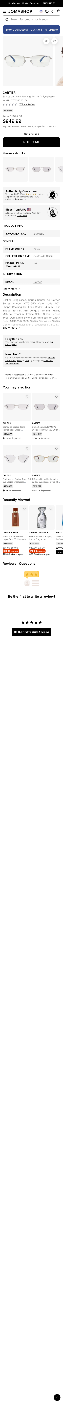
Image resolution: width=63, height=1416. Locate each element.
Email (19, 360)
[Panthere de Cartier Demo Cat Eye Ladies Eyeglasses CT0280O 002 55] (27, 448)
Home (8, 374)
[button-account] (47, 11)
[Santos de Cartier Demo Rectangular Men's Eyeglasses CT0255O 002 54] (54, 41)
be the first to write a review (31, 631)
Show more (10, 327)
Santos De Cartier (44, 374)
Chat (27, 360)
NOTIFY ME (31, 142)
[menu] (5, 11)
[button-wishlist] (53, 11)
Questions (27, 564)
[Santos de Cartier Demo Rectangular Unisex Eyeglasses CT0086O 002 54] (27, 396)
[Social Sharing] (46, 41)
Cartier (30, 374)
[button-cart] (58, 11)
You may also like (14, 153)
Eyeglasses (19, 374)
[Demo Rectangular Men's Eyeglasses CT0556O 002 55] (56, 396)
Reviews (9, 564)
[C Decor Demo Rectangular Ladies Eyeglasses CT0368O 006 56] (56, 448)
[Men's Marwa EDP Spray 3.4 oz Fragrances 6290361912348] (50, 508)
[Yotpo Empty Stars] (10, 104)
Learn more (20, 199)
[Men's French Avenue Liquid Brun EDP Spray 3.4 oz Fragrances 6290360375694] (24, 508)
